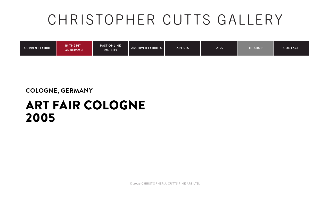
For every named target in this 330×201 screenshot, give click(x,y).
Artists (183, 48)
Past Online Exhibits (110, 48)
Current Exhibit (38, 48)
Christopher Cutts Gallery (165, 19)
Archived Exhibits (146, 48)
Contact (291, 48)
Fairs (218, 48)
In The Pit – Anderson (74, 48)
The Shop (255, 48)
